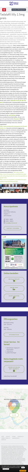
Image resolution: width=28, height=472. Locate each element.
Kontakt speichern (12, 228)
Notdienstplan (14, 334)
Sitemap (14, 436)
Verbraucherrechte (5, 438)
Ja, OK (14, 415)
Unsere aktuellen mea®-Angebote (14, 367)
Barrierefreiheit (16, 438)
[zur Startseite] (14, 3)
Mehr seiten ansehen (18, 172)
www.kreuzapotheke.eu (21, 176)
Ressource (17, 119)
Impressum (3, 439)
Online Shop (14, 287)
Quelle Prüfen (3, 178)
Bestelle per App (14, 279)
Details (23, 467)
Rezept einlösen (14, 296)
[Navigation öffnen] (4, 9)
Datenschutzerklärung (14, 408)
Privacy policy (6, 468)
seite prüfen (12, 115)
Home (2, 436)
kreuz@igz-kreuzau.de (11, 223)
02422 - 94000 (9, 219)
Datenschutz (21, 436)
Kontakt (8, 436)
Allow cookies (23, 470)
